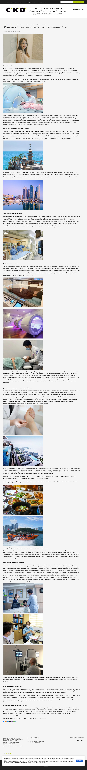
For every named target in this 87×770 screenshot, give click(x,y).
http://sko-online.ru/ (14, 740)
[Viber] (12, 721)
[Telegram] (15, 721)
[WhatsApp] (14, 721)
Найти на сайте (78, 1)
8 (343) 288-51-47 (78, 9)
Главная (5, 24)
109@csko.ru (9, 753)
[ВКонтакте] (4, 721)
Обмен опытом (14, 24)
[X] (10, 721)
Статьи (8, 24)
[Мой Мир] (8, 721)
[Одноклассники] (6, 721)
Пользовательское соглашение (13, 746)
